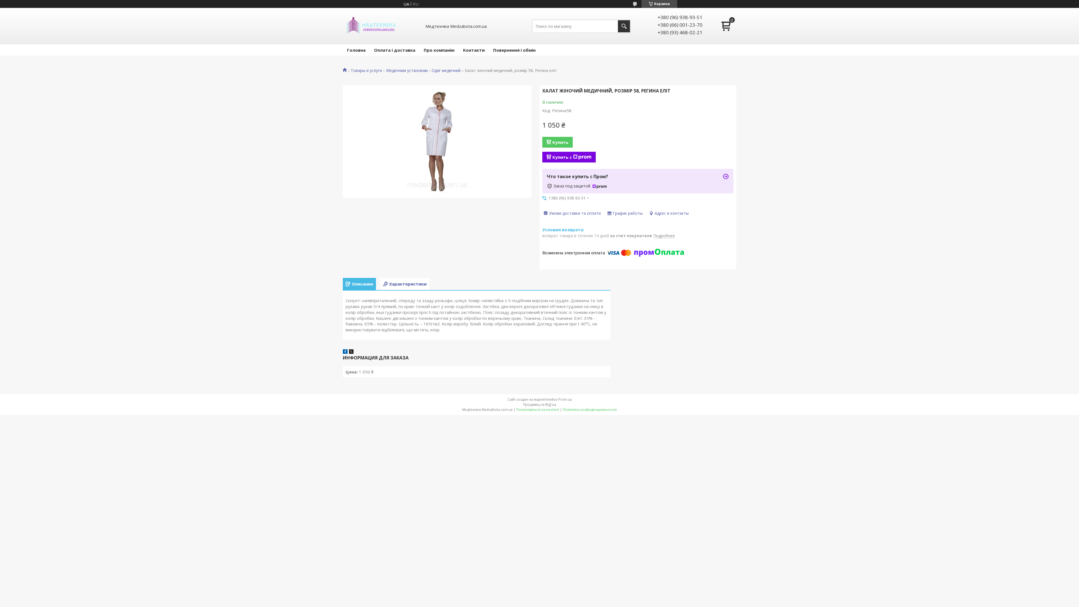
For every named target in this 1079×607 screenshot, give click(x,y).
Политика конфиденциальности (590, 409)
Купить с (562, 157)
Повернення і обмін (514, 50)
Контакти (474, 50)
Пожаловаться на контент (537, 409)
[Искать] (624, 26)
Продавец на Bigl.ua (539, 404)
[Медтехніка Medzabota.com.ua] (371, 26)
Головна (356, 50)
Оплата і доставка (394, 50)
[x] (351, 352)
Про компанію (439, 50)
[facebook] (345, 352)
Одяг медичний (446, 70)
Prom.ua (565, 399)
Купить (560, 142)
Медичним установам (407, 70)
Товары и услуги (366, 70)
